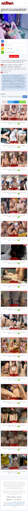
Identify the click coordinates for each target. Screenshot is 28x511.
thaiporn (18, 69)
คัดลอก (24, 96)
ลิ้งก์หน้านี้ (3, 94)
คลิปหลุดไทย (20, 64)
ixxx (24, 69)
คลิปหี (9, 123)
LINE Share (22, 101)
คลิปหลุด (10, 48)
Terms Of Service (17, 499)
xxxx (22, 67)
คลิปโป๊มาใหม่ (15, 64)
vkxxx (8, 69)
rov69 (22, 69)
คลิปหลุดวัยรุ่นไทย (17, 66)
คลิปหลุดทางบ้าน (4, 67)
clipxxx (6, 70)
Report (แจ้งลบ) (14, 56)
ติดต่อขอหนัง (9, 499)
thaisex (14, 69)
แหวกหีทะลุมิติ (11, 52)
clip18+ (9, 70)
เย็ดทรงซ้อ (5, 64)
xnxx (6, 69)
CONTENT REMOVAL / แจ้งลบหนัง (14, 497)
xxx (24, 67)
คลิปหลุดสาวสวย (11, 66)
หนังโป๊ (12, 75)
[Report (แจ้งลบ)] (14, 55)
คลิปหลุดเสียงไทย (4, 66)
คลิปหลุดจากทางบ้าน (17, 67)
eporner (2, 70)
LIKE (5, 101)
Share (10, 101)
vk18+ (11, 69)
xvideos (2, 69)
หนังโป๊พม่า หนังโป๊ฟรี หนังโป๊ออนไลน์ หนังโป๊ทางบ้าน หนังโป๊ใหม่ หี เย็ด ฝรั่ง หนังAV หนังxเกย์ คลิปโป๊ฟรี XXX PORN (14, 504)
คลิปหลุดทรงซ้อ (10, 67)
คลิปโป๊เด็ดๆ (10, 64)
